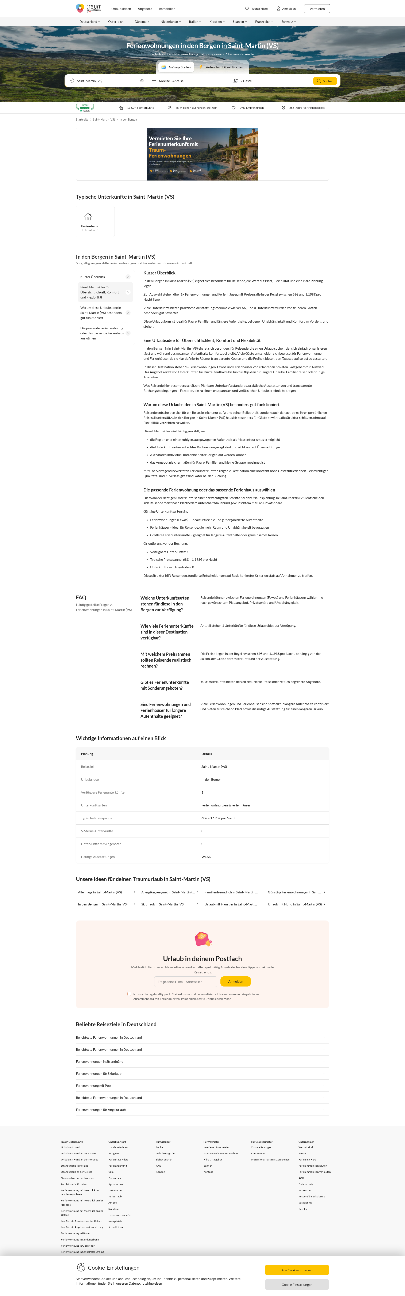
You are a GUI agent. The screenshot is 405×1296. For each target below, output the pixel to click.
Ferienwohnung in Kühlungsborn (80, 1239)
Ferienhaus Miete (118, 1159)
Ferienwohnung (117, 1165)
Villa (110, 1171)
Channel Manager (261, 1147)
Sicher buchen (164, 1159)
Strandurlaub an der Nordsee (77, 1178)
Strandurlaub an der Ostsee (76, 1171)
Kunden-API (258, 1153)
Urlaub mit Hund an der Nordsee (79, 1159)
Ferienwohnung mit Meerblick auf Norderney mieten (80, 1192)
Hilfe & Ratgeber (213, 1159)
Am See (112, 1202)
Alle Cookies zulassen (297, 1270)
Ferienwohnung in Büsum (75, 1233)
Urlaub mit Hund (70, 1147)
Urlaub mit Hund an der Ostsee (78, 1153)
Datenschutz (305, 1184)
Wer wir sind (305, 1147)
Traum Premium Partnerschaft (221, 1153)
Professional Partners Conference (270, 1159)
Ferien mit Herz (307, 1159)
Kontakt (160, 1171)
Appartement (116, 1184)
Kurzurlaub (115, 1196)
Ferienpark (114, 1178)
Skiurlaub (113, 1209)
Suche (159, 1147)
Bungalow (114, 1153)
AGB (301, 1178)
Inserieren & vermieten (217, 1147)
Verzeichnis (305, 1202)
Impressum (304, 1190)
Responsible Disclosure (311, 1196)
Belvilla (302, 1209)
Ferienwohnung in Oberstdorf (78, 1245)
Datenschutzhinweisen (145, 1283)
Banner (208, 1165)
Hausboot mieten (118, 1147)
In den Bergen (128, 119)
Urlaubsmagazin (165, 1153)
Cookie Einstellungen (297, 1284)
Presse (302, 1153)
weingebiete (115, 1221)
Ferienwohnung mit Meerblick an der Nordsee (82, 1202)
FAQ (158, 1165)
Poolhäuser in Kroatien (74, 1184)
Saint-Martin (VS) (104, 119)
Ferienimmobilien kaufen (312, 1165)
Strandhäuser (116, 1227)
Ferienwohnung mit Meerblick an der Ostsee (82, 1212)
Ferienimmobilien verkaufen (314, 1171)
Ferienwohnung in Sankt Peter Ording (82, 1251)
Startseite (82, 119)
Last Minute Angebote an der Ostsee (81, 1221)
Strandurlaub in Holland (75, 1165)
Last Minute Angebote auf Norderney (82, 1227)
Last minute (115, 1190)
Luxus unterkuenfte (119, 1215)
